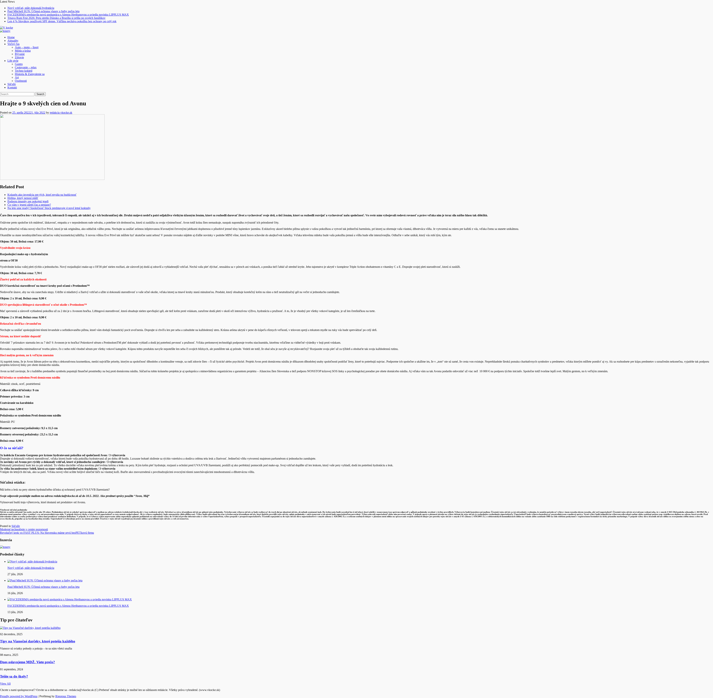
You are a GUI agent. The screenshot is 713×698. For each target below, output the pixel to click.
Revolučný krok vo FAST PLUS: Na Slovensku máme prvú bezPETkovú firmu (47, 532)
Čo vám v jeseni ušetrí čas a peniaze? (29, 204)
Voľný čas (13, 44)
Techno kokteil (23, 70)
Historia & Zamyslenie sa (30, 74)
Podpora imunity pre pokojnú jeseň (27, 201)
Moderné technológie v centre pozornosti (24, 529)
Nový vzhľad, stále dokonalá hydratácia (30, 7)
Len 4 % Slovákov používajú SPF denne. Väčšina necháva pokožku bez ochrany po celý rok (61, 21)
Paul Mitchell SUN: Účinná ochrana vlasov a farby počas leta (43, 11)
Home (11, 37)
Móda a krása (23, 50)
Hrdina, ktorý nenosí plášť (22, 198)
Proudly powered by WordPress (18, 696)
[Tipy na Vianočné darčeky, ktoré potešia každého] (30, 627)
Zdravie (19, 57)
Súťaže (11, 84)
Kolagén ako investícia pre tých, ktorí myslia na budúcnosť (41, 194)
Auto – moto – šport (26, 47)
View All (5, 683)
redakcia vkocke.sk (61, 112)
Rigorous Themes (65, 696)
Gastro (19, 64)
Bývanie (20, 54)
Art (17, 77)
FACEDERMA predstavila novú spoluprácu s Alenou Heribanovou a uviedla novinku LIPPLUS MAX (68, 14)
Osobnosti (21, 80)
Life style (12, 60)
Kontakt (12, 87)
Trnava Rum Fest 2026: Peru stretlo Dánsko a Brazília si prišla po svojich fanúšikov (56, 18)
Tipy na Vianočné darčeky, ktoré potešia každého (37, 641)
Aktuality (12, 40)
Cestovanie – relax (26, 67)
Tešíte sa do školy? (14, 676)
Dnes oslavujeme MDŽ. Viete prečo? (27, 662)
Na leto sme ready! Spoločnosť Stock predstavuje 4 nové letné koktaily (49, 208)
